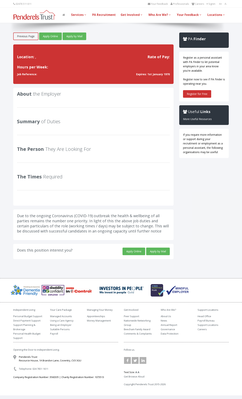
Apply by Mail (74, 36)
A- (226, 3)
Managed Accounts (61, 316)
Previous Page (26, 36)
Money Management (99, 320)
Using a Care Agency (62, 320)
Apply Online (50, 36)
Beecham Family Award (137, 329)
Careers (199, 3)
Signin (211, 3)
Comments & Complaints (138, 333)
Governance (168, 329)
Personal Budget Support (27, 316)
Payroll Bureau (206, 320)
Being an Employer (60, 325)
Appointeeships (96, 316)
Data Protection (169, 333)
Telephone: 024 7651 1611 (33, 368)
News (164, 320)
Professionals (180, 3)
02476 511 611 (23, 3)
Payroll (54, 333)
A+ (220, 3)
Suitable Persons (60, 329)
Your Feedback (159, 3)
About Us (166, 316)
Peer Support (131, 316)
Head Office (204, 316)
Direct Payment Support (26, 320)
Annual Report (169, 325)
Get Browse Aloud (134, 376)
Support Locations (208, 325)
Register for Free (197, 94)
